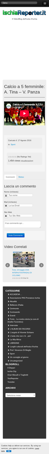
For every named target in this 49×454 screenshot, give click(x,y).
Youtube (11, 382)
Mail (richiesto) (10, 202)
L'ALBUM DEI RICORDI (19, 329)
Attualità (13, 301)
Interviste (13, 325)
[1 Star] (9, 157)
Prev (7, 265)
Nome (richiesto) (11, 192)
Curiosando (14, 312)
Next (41, 265)
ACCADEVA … (15, 294)
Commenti (10, 177)
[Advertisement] (24, 46)
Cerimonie (14, 308)
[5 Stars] (15, 157)
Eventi (12, 315)
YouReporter (12, 378)
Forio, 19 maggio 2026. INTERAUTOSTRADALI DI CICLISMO (22, 272)
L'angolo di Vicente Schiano (21, 332)
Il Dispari (11, 368)
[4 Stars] (14, 157)
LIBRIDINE (14, 343)
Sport (13, 144)
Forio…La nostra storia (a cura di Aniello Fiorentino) (23, 320)
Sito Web (8, 212)
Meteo (21, 177)
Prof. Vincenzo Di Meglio (20, 350)
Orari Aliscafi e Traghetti (17, 375)
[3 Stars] (12, 157)
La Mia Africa (15, 339)
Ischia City (11, 371)
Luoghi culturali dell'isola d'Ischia (23, 346)
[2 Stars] (10, 157)
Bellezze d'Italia (16, 305)
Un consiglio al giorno (18, 357)
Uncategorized (15, 361)
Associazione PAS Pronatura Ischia (24, 298)
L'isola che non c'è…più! (20, 336)
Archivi (8, 391)
